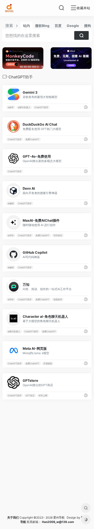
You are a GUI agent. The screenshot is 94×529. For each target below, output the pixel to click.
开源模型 (47, 363)
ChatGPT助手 (41, 107)
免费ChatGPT (32, 139)
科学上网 (43, 395)
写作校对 (58, 235)
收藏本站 (83, 8)
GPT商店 (30, 395)
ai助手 (11, 107)
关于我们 (13, 517)
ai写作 (11, 235)
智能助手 (58, 299)
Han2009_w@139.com (58, 522)
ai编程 (11, 203)
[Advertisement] (47, 463)
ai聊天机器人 (24, 107)
